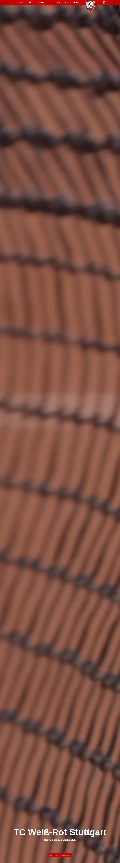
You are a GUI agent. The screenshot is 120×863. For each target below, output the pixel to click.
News (21, 2)
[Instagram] (103, 2)
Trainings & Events (42, 2)
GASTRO (76, 2)
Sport (66, 2)
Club (29, 2)
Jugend (57, 2)
